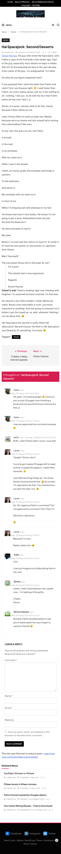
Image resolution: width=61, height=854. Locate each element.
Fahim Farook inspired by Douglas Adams (25, 795)
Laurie (16, 450)
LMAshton (8, 52)
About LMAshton (22, 2)
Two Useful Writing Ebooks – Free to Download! (28, 805)
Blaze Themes (30, 844)
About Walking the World (43, 2)
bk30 (16, 437)
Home (10, 2)
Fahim (16, 390)
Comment (11, 660)
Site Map (36, 5)
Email (8, 707)
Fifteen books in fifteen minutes (20, 784)
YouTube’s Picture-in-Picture (19, 773)
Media (5, 40)
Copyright (25, 5)
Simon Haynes (9, 55)
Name (9, 695)
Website (9, 719)
